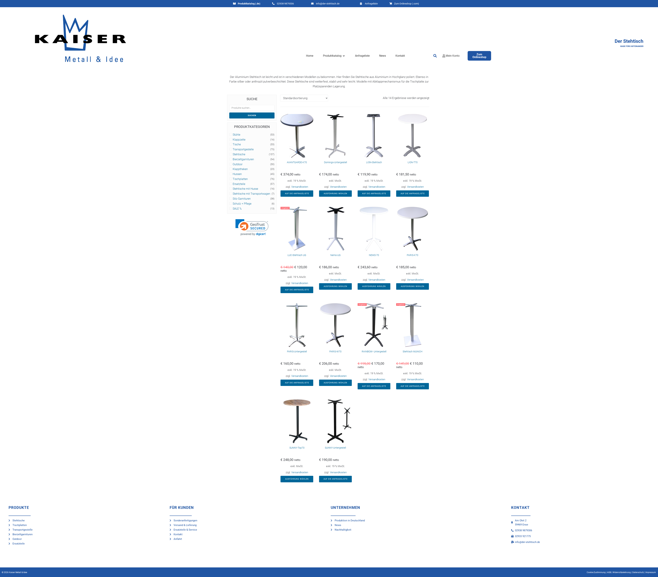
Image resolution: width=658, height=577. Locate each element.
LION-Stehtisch (374, 162)
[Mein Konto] (443, 55)
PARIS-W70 (335, 351)
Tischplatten (240, 179)
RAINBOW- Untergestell (374, 351)
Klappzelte (239, 139)
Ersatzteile (239, 184)
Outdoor (237, 164)
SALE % (237, 208)
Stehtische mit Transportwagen (251, 193)
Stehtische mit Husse (245, 188)
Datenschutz (638, 572)
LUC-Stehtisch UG (297, 255)
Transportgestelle (243, 149)
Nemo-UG (335, 255)
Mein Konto (453, 55)
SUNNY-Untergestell (335, 447)
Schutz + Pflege (242, 203)
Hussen (237, 174)
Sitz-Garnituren (242, 198)
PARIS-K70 (412, 255)
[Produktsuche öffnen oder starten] (435, 55)
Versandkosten (299, 186)
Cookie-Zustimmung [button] (596, 572)
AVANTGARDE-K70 (297, 162)
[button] (334, 56)
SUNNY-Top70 (296, 447)
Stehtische (239, 154)
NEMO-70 (374, 255)
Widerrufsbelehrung (622, 572)
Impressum (650, 572)
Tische (237, 144)
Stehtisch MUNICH (412, 351)
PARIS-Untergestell (297, 351)
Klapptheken (240, 169)
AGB (609, 572)
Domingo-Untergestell (335, 162)
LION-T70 (413, 162)
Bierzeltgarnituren (243, 159)
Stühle (236, 134)
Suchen (252, 115)
